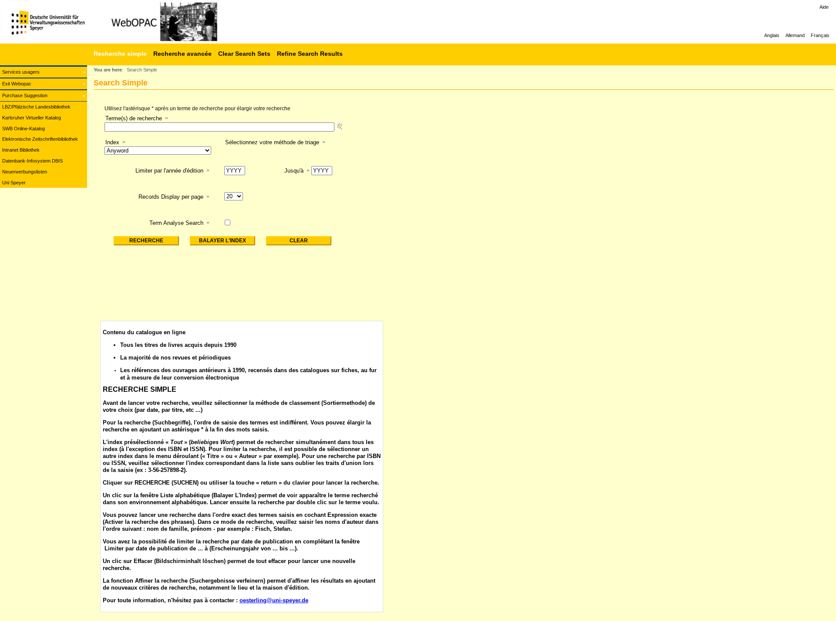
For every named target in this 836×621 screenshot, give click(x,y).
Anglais (771, 35)
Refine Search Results (310, 53)
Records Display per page (170, 196)
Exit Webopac (16, 83)
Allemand (795, 35)
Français (820, 35)
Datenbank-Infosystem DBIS (32, 160)
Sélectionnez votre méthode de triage (272, 142)
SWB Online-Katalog (23, 128)
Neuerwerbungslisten (24, 171)
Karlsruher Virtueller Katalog (31, 117)
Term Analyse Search (176, 223)
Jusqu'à (293, 170)
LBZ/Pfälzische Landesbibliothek (36, 106)
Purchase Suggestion (24, 95)
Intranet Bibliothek (21, 150)
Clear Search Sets (244, 53)
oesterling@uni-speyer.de (273, 600)
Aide (824, 7)
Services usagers (21, 72)
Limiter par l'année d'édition (169, 170)
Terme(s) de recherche (133, 118)
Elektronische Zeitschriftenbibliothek (40, 139)
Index (112, 142)
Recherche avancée (182, 53)
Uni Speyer (14, 182)
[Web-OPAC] (130, 22)
